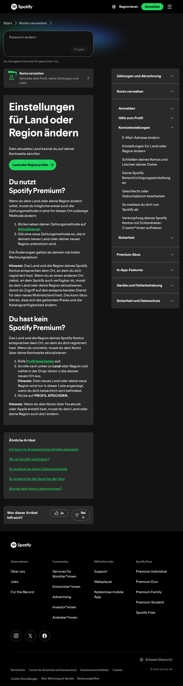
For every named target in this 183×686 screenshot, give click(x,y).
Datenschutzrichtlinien (94, 670)
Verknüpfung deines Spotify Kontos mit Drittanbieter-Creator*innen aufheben (144, 222)
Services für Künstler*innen (64, 574)
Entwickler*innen (66, 586)
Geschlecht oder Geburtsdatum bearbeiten (143, 193)
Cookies (117, 670)
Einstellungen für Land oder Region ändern (144, 148)
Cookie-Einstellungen (24, 679)
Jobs (14, 581)
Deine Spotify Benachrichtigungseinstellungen (146, 177)
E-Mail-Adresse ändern (141, 137)
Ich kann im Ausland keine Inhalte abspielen (44, 449)
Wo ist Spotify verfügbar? (29, 459)
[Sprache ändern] (114, 6)
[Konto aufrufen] (87, 78)
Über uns (18, 571)
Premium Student (150, 602)
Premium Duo (147, 581)
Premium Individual (151, 571)
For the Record (22, 591)
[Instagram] (16, 635)
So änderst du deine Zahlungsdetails (38, 468)
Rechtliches (18, 670)
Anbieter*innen (64, 617)
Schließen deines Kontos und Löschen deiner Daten (145, 162)
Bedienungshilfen (88, 678)
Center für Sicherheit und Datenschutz (53, 670)
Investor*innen (64, 607)
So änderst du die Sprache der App (37, 478)
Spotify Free (145, 612)
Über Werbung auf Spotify (57, 678)
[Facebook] (44, 635)
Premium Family (149, 591)
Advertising (61, 596)
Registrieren (128, 6)
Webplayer (103, 581)
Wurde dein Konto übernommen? (35, 488)
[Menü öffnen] (169, 6)
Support (100, 571)
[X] (30, 635)
